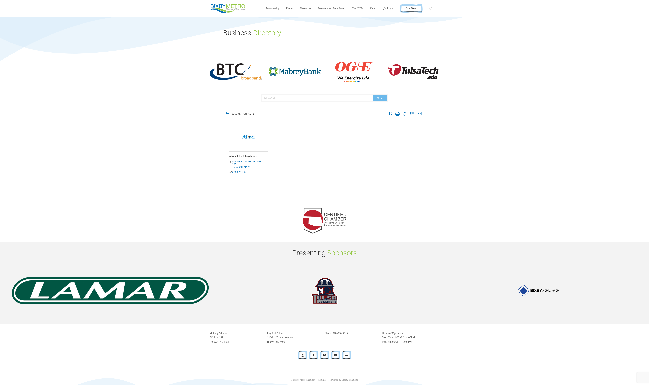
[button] (227, 113)
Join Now (411, 8)
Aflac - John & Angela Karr (243, 156)
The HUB (357, 8)
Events (289, 8)
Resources (305, 8)
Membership (272, 8)
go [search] (381, 98)
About (372, 8)
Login (390, 8)
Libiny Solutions (350, 380)
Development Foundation (331, 8)
